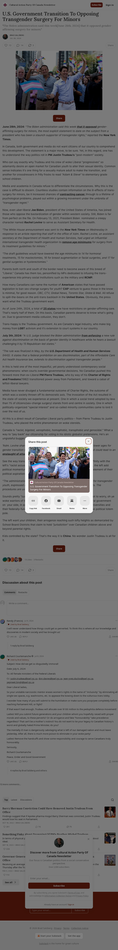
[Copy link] (33, 501)
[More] (85, 501)
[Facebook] (46, 501)
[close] (88, 441)
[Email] (59, 501)
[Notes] (72, 501)
